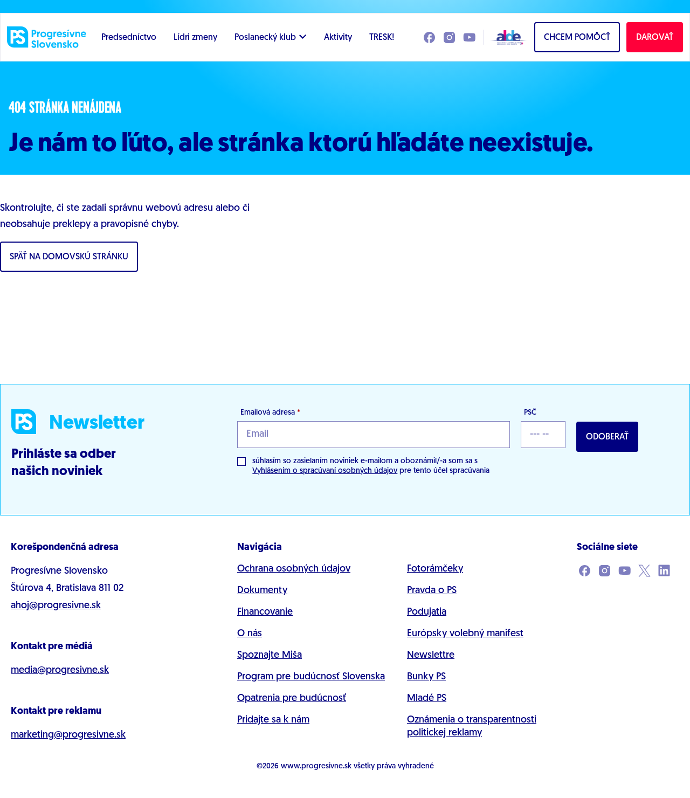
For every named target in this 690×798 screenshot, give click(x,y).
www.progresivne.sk (316, 766)
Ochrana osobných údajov (293, 569)
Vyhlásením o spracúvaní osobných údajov (324, 471)
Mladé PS (426, 699)
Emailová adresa (270, 413)
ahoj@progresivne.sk (56, 606)
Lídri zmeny (195, 37)
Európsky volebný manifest (465, 634)
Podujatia (426, 612)
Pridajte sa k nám (273, 720)
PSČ (530, 413)
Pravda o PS (432, 591)
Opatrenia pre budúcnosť (291, 699)
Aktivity (338, 37)
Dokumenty (262, 591)
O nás (249, 634)
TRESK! (381, 37)
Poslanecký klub (265, 37)
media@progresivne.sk (60, 671)
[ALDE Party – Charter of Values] (506, 37)
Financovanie (265, 612)
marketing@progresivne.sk (68, 735)
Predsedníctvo (128, 37)
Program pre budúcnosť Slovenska (311, 677)
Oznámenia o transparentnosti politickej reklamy (471, 727)
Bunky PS (426, 677)
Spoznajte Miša (269, 656)
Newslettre (430, 656)
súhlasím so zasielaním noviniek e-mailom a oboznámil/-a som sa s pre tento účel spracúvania (370, 466)
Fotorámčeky (435, 569)
